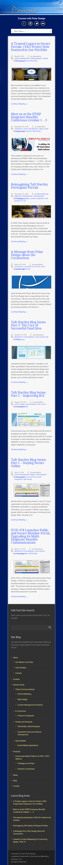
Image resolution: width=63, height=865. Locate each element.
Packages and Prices (26, 763)
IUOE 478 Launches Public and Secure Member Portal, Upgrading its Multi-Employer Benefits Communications (30, 536)
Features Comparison (26, 768)
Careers (18, 673)
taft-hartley (33, 61)
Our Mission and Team (24, 662)
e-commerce (28, 267)
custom (17, 404)
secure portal (27, 131)
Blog (15, 780)
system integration (37, 198)
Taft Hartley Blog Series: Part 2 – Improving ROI (28, 394)
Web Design (22, 699)
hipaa (41, 129)
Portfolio (16, 679)
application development (23, 196)
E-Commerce (20, 711)
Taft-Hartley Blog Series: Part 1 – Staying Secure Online (29, 463)
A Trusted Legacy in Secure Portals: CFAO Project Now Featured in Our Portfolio (30, 47)
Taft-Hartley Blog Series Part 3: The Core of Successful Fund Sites (28, 325)
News (15, 775)
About (15, 657)
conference (18, 129)
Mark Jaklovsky (42, 194)
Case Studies (20, 667)
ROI (39, 404)
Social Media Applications (28, 745)
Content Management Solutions (30, 704)
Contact (16, 786)
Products (16, 751)
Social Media (20, 740)
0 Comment (20, 61)
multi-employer (35, 58)
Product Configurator (26, 715)
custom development (21, 58)
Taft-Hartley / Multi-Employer (29, 726)
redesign (26, 198)
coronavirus (18, 267)
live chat (37, 267)
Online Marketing (24, 694)
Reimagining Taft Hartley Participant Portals (29, 186)
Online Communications (25, 689)
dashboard (18, 337)
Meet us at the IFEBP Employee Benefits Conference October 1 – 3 (29, 117)
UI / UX (23, 201)
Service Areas (18, 684)
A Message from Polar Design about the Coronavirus (27, 255)
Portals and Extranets (23, 721)
